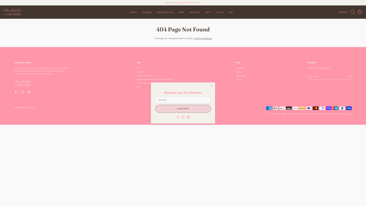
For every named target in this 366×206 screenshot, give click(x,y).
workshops (194, 12)
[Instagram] (183, 117)
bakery (133, 12)
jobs (231, 12)
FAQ (139, 68)
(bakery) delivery (145, 75)
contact (220, 12)
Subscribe (183, 109)
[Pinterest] (188, 117)
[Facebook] (177, 117)
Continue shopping (203, 38)
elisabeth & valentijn (28, 107)
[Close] (211, 86)
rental (181, 12)
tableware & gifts (165, 12)
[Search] (352, 12)
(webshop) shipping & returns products (155, 79)
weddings (147, 12)
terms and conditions (147, 83)
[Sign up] (350, 76)
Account (343, 12)
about (208, 12)
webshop (240, 68)
